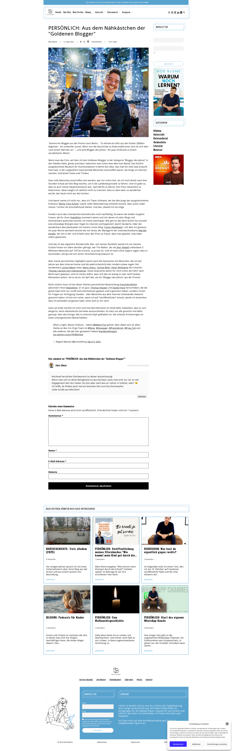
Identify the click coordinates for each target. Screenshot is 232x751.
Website (52, 472)
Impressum (135, 742)
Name (52, 450)
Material (157, 149)
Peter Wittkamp (119, 267)
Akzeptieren (178, 744)
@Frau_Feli (130, 328)
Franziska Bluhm (128, 284)
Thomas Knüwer (98, 287)
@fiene (91, 328)
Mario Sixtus (89, 267)
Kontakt (58, 12)
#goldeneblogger (108, 331)
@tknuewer (102, 328)
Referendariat (160, 138)
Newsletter (72, 287)
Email (155, 45)
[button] (227, 724)
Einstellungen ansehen (217, 744)
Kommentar (55, 415)
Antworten (142, 396)
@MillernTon (99, 324)
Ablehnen (196, 744)
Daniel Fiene (118, 287)
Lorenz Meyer (69, 267)
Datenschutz (102, 742)
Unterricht (158, 134)
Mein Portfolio (78, 12)
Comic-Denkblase (113, 227)
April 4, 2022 (94, 341)
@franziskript (116, 328)
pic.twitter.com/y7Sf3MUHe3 (68, 334)
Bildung (157, 130)
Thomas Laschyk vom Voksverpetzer (67, 270)
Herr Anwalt (122, 247)
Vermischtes (159, 142)
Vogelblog (75, 217)
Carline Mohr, (104, 267)
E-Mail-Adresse (57, 461)
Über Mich (67, 12)
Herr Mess (61, 365)
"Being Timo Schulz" (68, 203)
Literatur (158, 146)
